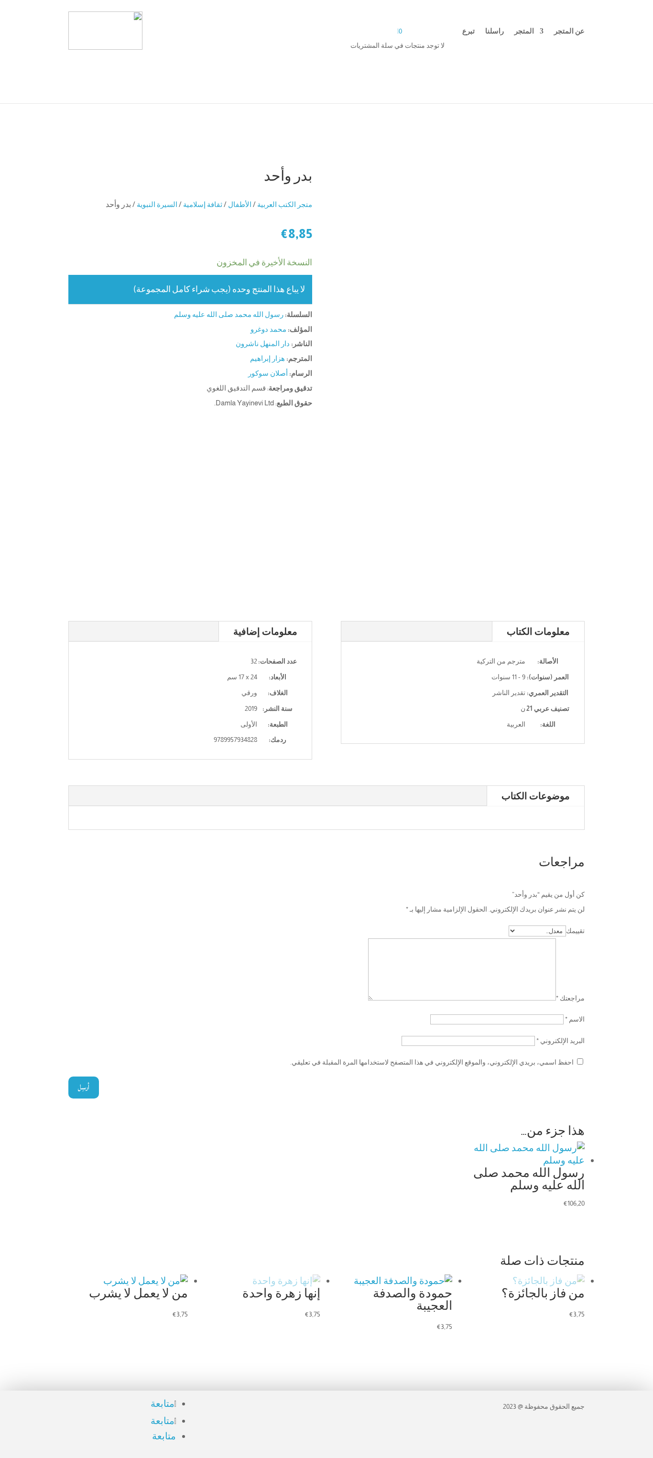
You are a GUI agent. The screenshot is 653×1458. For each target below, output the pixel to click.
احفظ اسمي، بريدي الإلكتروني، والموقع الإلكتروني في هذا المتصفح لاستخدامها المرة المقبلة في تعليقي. (432, 1062)
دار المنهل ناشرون (263, 343)
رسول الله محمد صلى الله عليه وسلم (228, 314)
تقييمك (575, 931)
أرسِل (83, 1087)
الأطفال (239, 204)
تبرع (468, 31)
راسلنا (494, 31)
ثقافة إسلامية (202, 204)
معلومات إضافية (265, 631)
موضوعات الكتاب (535, 796)
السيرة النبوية (157, 204)
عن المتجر (569, 31)
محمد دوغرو (268, 329)
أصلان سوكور (268, 373)
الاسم (575, 1019)
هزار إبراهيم (267, 358)
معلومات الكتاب (538, 631)
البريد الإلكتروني (560, 1041)
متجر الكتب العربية (284, 204)
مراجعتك (570, 998)
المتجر (524, 31)
